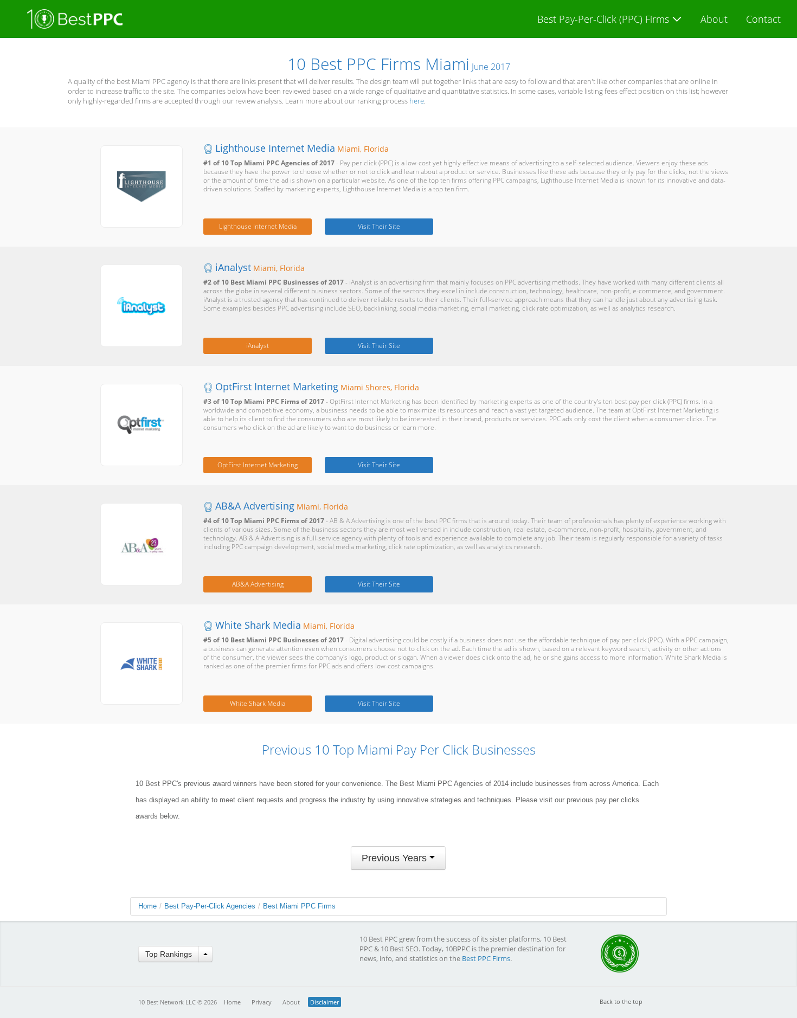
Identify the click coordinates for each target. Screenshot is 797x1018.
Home (147, 906)
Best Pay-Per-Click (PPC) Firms (604, 18)
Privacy (262, 1002)
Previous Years (395, 858)
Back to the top (621, 1001)
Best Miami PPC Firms (299, 906)
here (416, 101)
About (714, 18)
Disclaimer (324, 1002)
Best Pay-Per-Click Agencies (209, 906)
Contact (763, 18)
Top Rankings (168, 954)
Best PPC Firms (486, 958)
